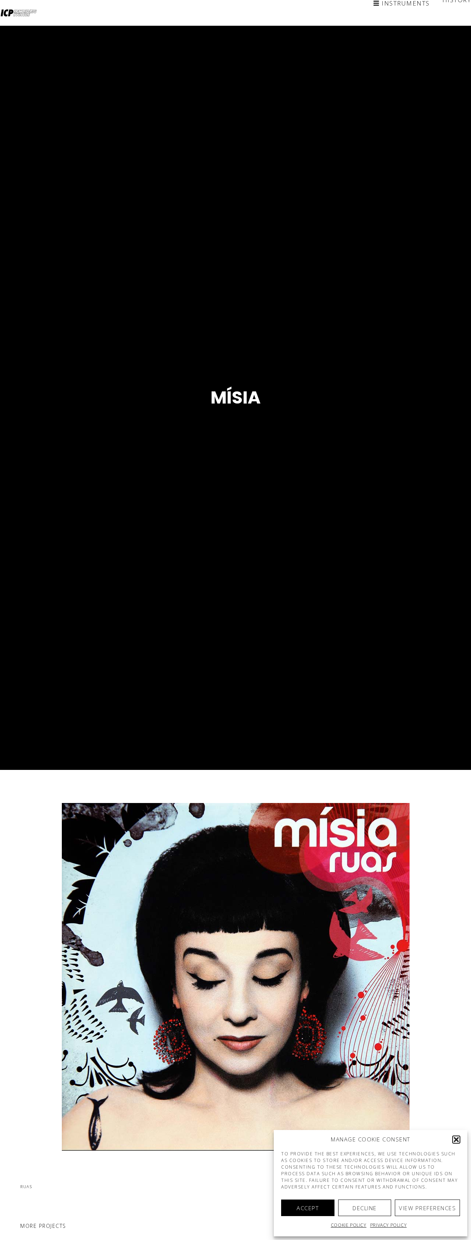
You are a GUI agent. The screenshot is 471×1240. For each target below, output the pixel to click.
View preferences (427, 1208)
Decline (365, 1208)
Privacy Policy (388, 1225)
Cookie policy (348, 1225)
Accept (308, 1208)
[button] (456, 1139)
